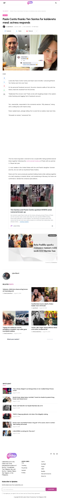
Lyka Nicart (10, 26)
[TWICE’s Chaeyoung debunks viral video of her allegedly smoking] (7, 416)
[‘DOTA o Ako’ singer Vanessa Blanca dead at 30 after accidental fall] (44, 318)
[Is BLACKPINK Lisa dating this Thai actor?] (7, 433)
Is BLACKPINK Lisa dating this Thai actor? (24, 431)
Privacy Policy (31, 493)
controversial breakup (33, 161)
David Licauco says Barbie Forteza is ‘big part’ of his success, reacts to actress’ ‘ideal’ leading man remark (34, 423)
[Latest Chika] (30, 2)
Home (11, 11)
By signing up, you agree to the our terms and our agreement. (21, 493)
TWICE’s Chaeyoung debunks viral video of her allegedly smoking (30, 414)
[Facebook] (4, 78)
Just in (5, 15)
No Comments (27, 26)
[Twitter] (4, 82)
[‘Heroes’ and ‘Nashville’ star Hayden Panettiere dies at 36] (7, 408)
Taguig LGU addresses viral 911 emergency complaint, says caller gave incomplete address (15, 329)
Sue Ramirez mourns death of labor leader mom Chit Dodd (42, 304)
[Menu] (4, 3)
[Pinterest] (4, 86)
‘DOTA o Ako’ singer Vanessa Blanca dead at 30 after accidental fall (44, 328)
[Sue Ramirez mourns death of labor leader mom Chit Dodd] (44, 294)
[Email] (4, 94)
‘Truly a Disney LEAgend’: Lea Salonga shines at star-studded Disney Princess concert (33, 389)
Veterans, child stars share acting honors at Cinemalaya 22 (15, 290)
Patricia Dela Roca (8, 293)
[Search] (56, 3)
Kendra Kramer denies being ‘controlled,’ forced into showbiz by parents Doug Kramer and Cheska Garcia (33, 398)
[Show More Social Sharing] (36, 31)
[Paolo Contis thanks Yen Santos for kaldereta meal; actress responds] (30, 52)
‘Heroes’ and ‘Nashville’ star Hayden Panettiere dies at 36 (28, 405)
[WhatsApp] (4, 90)
